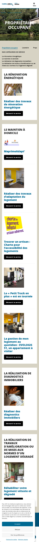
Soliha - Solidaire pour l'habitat (7, 4)
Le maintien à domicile (10, 59)
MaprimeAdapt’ (14, 151)
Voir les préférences (17, 535)
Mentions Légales (23, 539)
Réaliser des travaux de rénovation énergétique (17, 104)
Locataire (25, 48)
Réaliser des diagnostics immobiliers (12, 414)
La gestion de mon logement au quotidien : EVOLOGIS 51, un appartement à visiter (18, 345)
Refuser (17, 529)
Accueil (3, 13)
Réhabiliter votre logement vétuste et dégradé (17, 491)
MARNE (17, 4)
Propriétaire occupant (10, 48)
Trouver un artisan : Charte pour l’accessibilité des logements (17, 246)
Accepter (17, 524)
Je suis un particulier (15, 13)
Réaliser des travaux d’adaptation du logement (17, 197)
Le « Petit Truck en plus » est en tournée (18, 294)
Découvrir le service (13, 113)
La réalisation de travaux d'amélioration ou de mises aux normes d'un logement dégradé (18, 64)
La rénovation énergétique (11, 56)
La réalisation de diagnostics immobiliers (16, 61)
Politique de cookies (11, 539)
